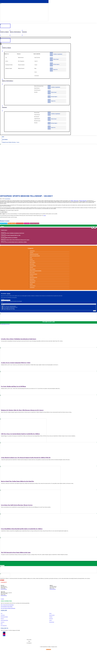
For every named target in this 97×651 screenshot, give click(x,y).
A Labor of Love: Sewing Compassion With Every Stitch (10, 235)
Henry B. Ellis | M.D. (3, 223)
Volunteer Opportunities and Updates (9, 309)
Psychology (31, 275)
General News (32, 260)
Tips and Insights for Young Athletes (9, 308)
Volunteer (50, 616)
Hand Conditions (32, 262)
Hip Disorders (32, 264)
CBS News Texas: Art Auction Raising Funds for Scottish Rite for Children (20, 433)
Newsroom (51, 618)
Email (2, 302)
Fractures (31, 259)
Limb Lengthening (33, 265)
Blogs (2, 623)
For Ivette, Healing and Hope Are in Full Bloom (9, 237)
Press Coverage (32, 272)
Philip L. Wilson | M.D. (11, 223)
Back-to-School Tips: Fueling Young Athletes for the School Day (17, 481)
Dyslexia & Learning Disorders (35, 255)
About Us (2, 580)
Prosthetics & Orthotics (33, 274)
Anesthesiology (32, 250)
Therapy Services (32, 285)
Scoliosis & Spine (32, 280)
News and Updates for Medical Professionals (10, 307)
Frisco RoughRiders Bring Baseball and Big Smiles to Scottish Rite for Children (21, 528)
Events (31, 257)
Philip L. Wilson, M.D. (74, 200)
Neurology (31, 267)
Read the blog (2, 565)
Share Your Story (52, 615)
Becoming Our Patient (4, 616)
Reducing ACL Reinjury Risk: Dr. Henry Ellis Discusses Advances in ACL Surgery (15, 239)
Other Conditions (32, 269)
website (44, 215)
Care (1, 613)
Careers (50, 620)
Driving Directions (4, 589)
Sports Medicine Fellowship (34, 223)
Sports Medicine (7, 198)
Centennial (31, 252)
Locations (2, 598)
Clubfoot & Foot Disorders (34, 254)
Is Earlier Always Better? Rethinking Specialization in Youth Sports (12, 233)
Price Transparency (4, 625)
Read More (48, 649)
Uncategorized (32, 287)
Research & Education (19, 223)
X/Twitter (2, 299)
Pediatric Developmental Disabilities (35, 270)
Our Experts (3, 615)
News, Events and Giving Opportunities (9, 306)
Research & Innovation (33, 277)
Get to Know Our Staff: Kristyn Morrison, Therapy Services (16, 505)
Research (2, 618)
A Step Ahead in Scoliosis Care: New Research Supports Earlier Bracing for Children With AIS (25, 457)
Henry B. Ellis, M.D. (83, 200)
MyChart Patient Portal (4, 620)
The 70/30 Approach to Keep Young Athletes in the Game (16, 552)
